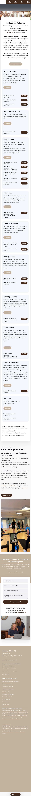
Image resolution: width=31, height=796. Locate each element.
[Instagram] (6, 674)
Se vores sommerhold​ (15, 64)
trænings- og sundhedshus (8, 486)
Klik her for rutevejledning (9, 668)
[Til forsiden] (15, 7)
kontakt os (10, 32)
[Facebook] (3, 674)
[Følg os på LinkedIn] (9, 674)
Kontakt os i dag (6, 495)
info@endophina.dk (20, 612)
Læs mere (7, 87)
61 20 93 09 (19, 610)
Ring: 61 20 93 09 (9, 651)
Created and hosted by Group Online (9, 671)
